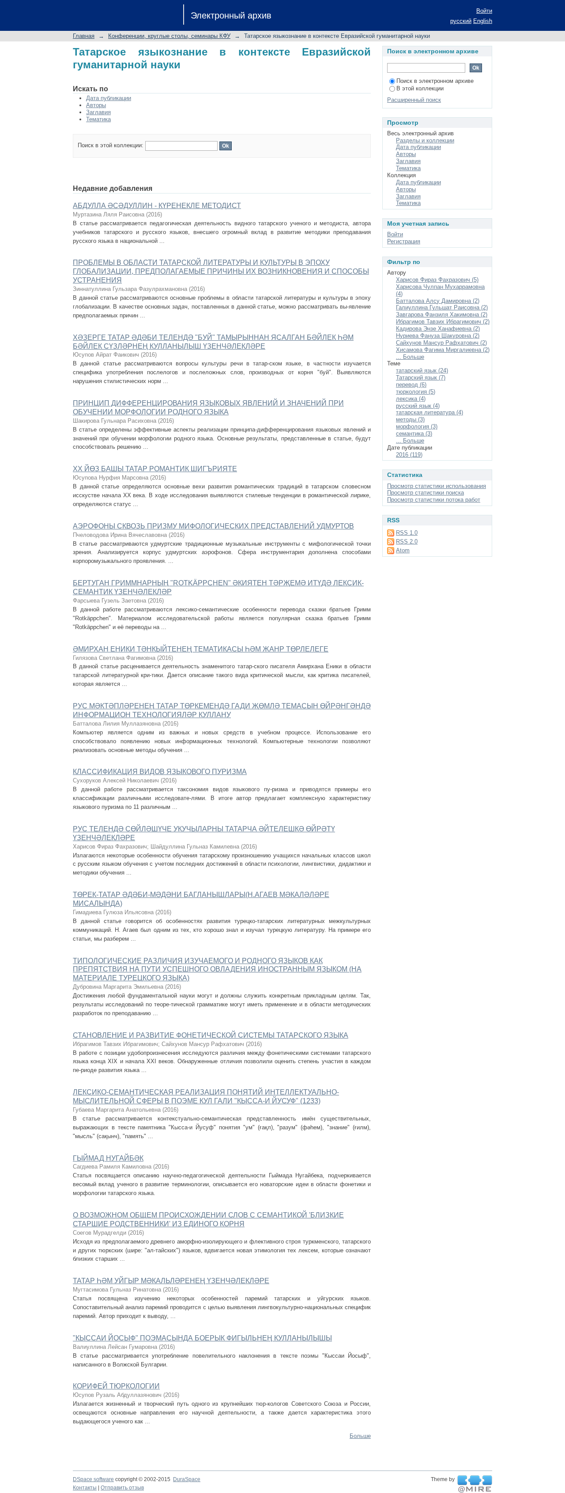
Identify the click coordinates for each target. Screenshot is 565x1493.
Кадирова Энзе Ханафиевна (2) (438, 328)
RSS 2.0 (407, 541)
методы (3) (410, 419)
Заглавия (98, 112)
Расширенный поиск (414, 100)
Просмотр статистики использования (436, 486)
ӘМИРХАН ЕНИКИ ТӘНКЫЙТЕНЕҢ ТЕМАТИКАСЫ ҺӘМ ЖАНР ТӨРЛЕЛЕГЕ (200, 649)
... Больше (410, 357)
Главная (83, 36)
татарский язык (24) (422, 370)
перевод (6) (411, 384)
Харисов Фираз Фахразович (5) (437, 279)
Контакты (85, 1488)
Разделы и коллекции (425, 140)
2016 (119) (409, 454)
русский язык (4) (418, 405)
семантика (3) (414, 433)
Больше (360, 1436)
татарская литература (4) (429, 412)
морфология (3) (416, 426)
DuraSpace (186, 1479)
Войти (484, 10)
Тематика (98, 119)
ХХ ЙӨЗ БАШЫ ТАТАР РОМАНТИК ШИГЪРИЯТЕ (155, 469)
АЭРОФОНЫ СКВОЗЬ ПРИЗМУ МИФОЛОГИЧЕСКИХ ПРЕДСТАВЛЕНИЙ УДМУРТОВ (213, 526)
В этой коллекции (420, 88)
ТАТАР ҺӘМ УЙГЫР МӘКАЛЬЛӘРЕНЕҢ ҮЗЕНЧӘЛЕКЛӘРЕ (171, 1281)
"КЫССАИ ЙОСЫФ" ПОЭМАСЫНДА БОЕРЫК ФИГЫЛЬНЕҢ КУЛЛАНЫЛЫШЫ (202, 1338)
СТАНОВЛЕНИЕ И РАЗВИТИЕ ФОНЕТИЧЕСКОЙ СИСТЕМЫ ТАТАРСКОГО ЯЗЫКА (210, 1035)
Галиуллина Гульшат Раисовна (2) (442, 307)
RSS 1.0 (407, 532)
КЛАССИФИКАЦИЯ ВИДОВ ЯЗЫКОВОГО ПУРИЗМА (160, 771)
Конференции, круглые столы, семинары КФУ (169, 36)
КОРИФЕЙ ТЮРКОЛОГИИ (116, 1386)
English (482, 21)
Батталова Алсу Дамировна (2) (437, 301)
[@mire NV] (474, 1484)
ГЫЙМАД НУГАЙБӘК (108, 1158)
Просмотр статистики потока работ (433, 499)
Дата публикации (108, 98)
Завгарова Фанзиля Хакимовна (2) (441, 314)
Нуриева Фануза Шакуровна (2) (437, 335)
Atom (403, 550)
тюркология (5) (415, 391)
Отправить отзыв (122, 1488)
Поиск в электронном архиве (435, 81)
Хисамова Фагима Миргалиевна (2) (443, 349)
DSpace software (93, 1479)
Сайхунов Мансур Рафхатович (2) (441, 342)
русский (460, 21)
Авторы (96, 105)
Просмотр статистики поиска (425, 492)
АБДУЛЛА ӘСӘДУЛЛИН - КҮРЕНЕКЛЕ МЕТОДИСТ (157, 205)
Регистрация (403, 241)
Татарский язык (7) (420, 377)
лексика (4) (411, 398)
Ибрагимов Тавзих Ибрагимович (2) (443, 321)
